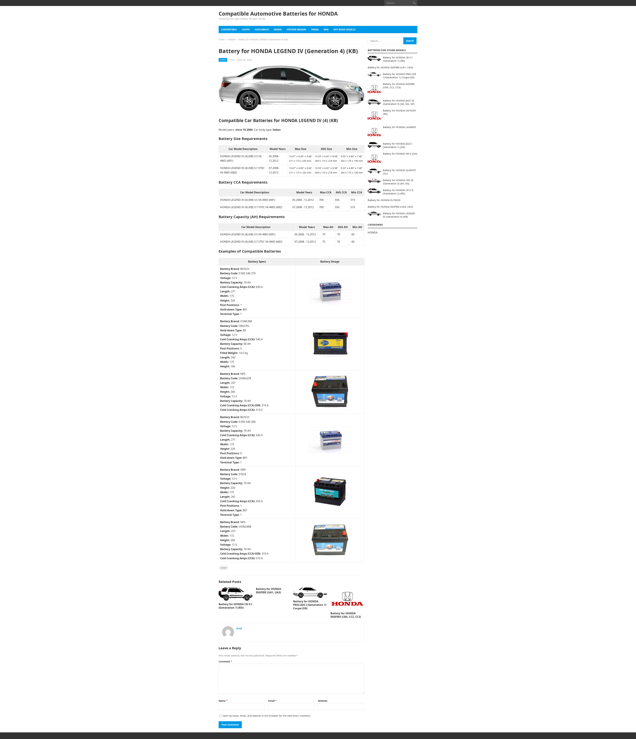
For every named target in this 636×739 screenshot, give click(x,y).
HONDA (232, 39)
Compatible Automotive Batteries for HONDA (278, 13)
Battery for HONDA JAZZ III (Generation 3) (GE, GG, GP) (399, 102)
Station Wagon (296, 29)
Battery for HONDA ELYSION (384, 200)
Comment (225, 661)
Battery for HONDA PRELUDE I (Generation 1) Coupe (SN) (309, 605)
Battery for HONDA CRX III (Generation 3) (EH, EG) (398, 181)
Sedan (278, 29)
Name (223, 700)
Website (322, 700)
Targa (315, 29)
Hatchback (262, 29)
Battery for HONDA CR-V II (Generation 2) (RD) (398, 191)
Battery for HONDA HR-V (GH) (400, 153)
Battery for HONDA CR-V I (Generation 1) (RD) (235, 605)
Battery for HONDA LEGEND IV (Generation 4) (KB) (399, 215)
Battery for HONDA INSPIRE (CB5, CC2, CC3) (345, 615)
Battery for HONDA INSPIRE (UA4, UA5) (390, 206)
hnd (232, 59)
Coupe (246, 29)
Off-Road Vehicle (344, 29)
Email (272, 700)
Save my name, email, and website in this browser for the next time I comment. (267, 715)
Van (326, 29)
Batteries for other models (387, 50)
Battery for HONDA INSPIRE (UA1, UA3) (268, 590)
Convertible (229, 29)
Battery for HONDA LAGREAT (399, 127)
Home (222, 39)
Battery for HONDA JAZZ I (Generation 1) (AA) (397, 145)
